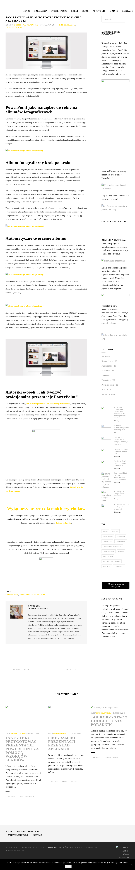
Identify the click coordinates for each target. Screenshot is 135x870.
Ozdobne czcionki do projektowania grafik (121, 451)
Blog (85, 11)
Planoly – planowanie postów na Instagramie (121, 427)
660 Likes (54, 781)
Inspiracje (106, 356)
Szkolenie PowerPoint (28, 831)
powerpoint (12, 595)
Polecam (105, 375)
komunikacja (108, 536)
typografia (119, 566)
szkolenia (39, 595)
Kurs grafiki (107, 366)
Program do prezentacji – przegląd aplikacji (121, 439)
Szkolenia (40, 11)
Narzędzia (106, 370)
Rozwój (105, 389)
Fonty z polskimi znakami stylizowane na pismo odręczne (120, 476)
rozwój (121, 551)
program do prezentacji (112, 546)
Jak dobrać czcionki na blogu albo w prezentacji (121, 507)
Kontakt (127, 11)
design (105, 531)
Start (26, 11)
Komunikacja (107, 361)
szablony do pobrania (111, 561)
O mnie (114, 11)
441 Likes (97, 757)
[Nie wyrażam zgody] (131, 864)
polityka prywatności (57, 847)
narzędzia (121, 536)
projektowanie (108, 551)
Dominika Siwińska (26, 25)
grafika (115, 531)
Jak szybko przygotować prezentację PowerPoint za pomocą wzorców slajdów (120, 412)
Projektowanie (15, 27)
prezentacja (26, 595)
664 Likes (11, 796)
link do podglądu (63, 523)
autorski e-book (109, 323)
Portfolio (99, 11)
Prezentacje (59, 11)
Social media (107, 394)
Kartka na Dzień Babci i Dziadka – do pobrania (120, 463)
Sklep (74, 11)
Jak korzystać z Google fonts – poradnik (120, 493)
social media (108, 556)
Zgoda (68, 866)
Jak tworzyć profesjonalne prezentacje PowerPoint (48, 404)
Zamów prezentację (18, 835)
